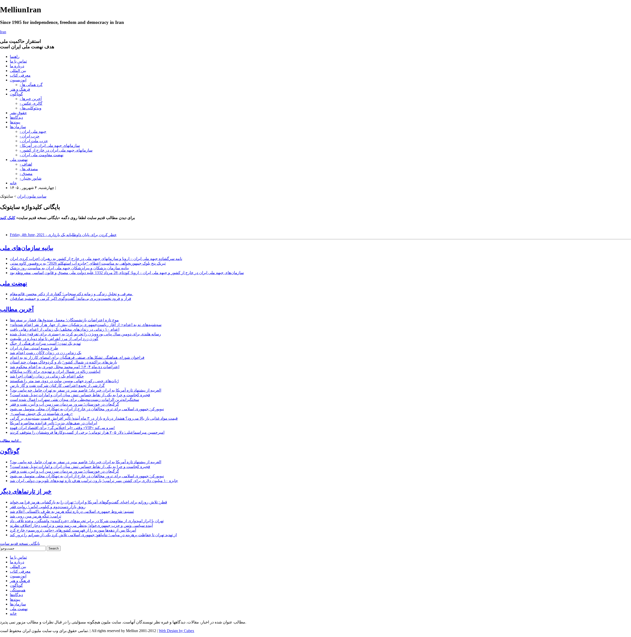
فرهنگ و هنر (20, 89)
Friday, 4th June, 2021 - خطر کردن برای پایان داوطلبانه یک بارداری (63, 235)
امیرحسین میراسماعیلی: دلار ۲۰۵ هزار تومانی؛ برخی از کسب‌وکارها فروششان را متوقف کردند (87, 432)
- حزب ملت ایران (34, 141)
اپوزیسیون (18, 80)
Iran (3, 32)
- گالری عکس (31, 103)
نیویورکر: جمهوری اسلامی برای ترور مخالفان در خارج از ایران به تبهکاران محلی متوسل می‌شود (87, 409)
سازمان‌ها (18, 127)
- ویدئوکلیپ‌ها (30, 108)
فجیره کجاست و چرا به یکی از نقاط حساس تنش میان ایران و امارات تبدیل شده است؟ (80, 395)
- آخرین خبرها (31, 99)
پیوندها (15, 122)
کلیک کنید (7, 218)
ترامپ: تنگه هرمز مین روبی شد (35, 516)
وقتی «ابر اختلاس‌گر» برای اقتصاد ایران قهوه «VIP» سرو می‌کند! (62, 428)
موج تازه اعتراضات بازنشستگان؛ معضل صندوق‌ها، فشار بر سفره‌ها (64, 320)
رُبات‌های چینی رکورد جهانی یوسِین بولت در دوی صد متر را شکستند (64, 381)
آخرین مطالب (17, 309)
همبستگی (17, 590)
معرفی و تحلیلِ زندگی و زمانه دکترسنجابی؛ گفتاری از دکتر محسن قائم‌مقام (71, 294)
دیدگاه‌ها (16, 117)
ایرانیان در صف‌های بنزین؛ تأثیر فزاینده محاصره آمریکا (53, 423)
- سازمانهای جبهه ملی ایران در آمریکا (50, 145)
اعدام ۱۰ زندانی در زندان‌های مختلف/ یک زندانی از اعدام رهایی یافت (64, 329)
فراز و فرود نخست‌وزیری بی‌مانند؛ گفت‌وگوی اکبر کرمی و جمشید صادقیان (70, 298)
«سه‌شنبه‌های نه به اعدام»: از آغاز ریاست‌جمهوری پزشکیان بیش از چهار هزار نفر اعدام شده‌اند (85, 325)
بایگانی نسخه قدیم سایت (20, 543)
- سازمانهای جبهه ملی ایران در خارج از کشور (56, 150)
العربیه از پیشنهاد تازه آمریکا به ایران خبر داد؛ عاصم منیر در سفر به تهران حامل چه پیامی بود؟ (85, 390)
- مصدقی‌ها (29, 169)
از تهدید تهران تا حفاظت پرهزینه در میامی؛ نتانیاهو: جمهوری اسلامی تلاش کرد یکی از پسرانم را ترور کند (93, 535)
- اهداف (26, 164)
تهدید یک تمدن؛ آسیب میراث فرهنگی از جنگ (45, 343)
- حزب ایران (29, 136)
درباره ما (17, 66)
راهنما (14, 56)
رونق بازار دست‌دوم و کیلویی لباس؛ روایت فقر (48, 507)
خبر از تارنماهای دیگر (26, 491)
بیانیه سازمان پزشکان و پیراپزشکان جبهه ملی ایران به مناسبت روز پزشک (69, 268)
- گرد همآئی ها (31, 85)
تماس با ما (18, 61)
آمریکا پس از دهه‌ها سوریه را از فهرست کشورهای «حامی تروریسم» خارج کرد (73, 530)
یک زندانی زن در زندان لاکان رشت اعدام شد (45, 353)
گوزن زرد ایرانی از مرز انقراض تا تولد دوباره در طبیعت (54, 339)
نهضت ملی (19, 159)
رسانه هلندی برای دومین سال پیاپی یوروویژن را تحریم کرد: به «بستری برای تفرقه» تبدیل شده (85, 334)
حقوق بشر (18, 113)
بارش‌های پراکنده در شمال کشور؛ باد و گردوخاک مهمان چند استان (63, 362)
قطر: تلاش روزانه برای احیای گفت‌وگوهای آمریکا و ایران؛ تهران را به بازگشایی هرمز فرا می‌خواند (88, 502)
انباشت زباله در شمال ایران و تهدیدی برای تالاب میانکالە (55, 371)
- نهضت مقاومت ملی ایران (41, 155)
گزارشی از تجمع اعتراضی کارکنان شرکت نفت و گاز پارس (57, 385)
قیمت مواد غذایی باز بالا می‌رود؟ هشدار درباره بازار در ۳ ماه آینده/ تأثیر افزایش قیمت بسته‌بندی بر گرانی (94, 418)
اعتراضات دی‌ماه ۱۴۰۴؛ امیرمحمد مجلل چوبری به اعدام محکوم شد (64, 367)
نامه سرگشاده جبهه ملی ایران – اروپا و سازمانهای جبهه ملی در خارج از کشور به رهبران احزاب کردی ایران (96, 259)
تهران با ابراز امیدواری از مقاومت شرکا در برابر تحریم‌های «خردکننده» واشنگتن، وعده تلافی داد (87, 521)
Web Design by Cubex (176, 631)
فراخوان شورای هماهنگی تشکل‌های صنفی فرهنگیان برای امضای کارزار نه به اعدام (77, 357)
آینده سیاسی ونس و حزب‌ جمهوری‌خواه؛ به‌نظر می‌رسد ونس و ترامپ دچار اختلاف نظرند (81, 525)
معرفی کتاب (20, 75)
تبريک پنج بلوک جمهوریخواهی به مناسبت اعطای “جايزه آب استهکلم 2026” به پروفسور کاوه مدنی (88, 263)
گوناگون (16, 94)
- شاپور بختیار (30, 178)
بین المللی (18, 71)
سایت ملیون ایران (31, 196)
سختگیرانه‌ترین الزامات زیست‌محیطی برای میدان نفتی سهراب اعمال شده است (74, 399)
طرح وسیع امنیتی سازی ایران (34, 348)
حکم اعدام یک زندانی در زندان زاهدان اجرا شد (47, 376)
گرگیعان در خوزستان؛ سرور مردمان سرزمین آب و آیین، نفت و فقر (64, 404)
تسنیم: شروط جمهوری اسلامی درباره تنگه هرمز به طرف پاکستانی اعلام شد (72, 511)
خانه (13, 183)
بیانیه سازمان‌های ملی (26, 248)
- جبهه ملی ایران (33, 131)
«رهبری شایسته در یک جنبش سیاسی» (41, 414)
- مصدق (26, 174)
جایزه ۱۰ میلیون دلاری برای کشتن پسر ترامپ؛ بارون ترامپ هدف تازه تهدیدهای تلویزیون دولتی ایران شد (94, 481)
